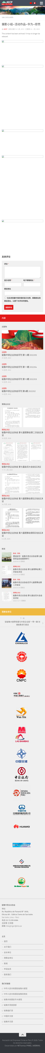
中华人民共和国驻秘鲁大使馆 (15, 988)
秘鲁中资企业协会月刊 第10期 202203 (19, 379)
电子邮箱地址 (28, 280)
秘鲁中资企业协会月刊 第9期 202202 (19, 391)
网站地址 (7, 289)
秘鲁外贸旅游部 (10, 1005)
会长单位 (7, 952)
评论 (6, 264)
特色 (18, 553)
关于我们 (7, 947)
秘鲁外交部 (8, 1022)
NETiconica (21, 1046)
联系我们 (7, 974)
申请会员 (7, 969)
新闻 (14, 553)
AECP (5, 29)
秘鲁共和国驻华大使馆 (13, 999)
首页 (6, 941)
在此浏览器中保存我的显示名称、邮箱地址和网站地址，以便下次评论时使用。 (22, 299)
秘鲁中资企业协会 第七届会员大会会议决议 (21, 467)
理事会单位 (8, 958)
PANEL (29, 1046)
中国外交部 (8, 1016)
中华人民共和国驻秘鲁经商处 (15, 994)
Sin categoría (7, 17)
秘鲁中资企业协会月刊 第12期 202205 (19, 355)
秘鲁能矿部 (8, 1011)
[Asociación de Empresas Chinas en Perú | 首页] (9, 3)
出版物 (4, 352)
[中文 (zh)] (31, 3)
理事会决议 (6, 430)
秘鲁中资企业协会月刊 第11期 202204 (19, 367)
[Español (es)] (35, 3)
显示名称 (8, 280)
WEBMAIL (36, 1046)
